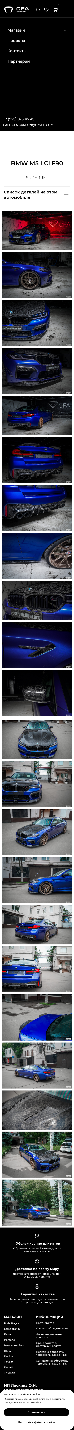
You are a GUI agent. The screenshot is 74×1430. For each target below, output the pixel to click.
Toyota (19, 92)
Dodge (19, 85)
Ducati (19, 100)
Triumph (20, 107)
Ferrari (19, 55)
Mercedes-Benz (28, 70)
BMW (18, 77)
